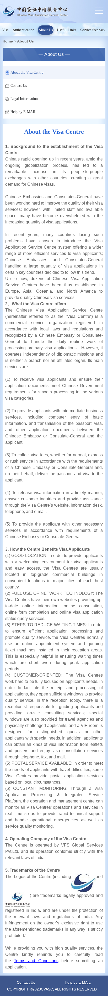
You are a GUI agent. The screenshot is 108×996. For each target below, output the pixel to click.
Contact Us (18, 86)
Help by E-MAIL (23, 112)
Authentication (23, 30)
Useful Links (66, 30)
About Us (46, 30)
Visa (5, 30)
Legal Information (24, 99)
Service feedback (92, 30)
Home (8, 41)
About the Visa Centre (26, 72)
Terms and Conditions (36, 960)
